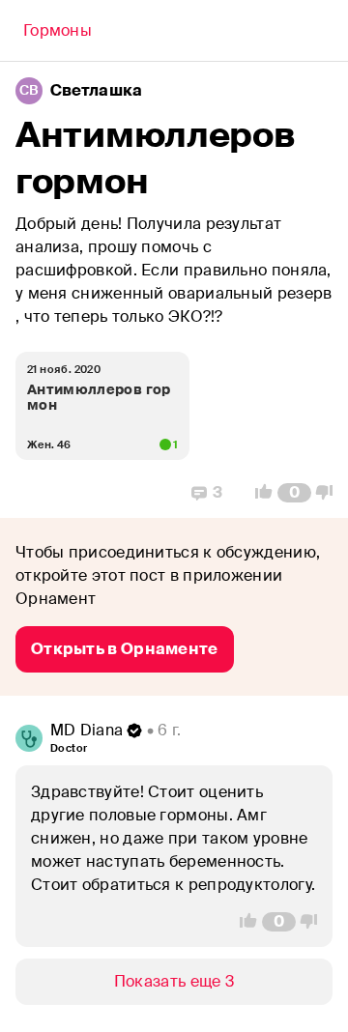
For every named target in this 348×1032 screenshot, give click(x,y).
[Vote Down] (329, 493)
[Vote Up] (258, 493)
